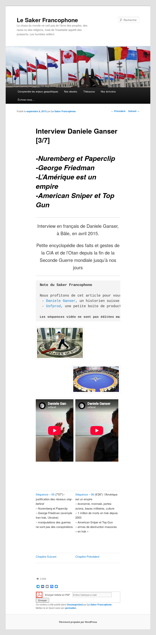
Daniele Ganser (60, 301)
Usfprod (53, 306)
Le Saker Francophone (47, 20)
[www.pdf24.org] (39, 594)
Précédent (118, 111)
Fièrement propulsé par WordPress (78, 622)
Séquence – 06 (84, 494)
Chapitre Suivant (46, 556)
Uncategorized (75, 604)
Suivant (133, 111)
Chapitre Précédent (87, 556)
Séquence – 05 (45, 494)
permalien (70, 608)
